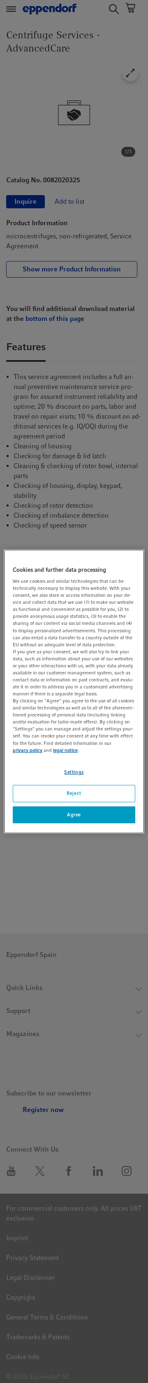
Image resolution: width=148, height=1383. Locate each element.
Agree (74, 815)
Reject (74, 793)
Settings (74, 772)
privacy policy (27, 750)
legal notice (65, 750)
